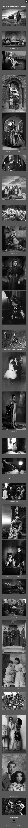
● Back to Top (14, 822)
